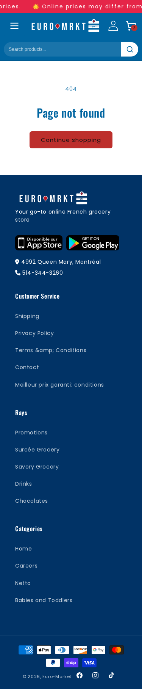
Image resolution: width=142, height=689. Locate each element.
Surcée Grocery (37, 449)
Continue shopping (71, 140)
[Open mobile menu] (14, 26)
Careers (26, 565)
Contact (27, 367)
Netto (23, 583)
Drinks (23, 484)
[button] (131, 25)
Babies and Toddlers (43, 600)
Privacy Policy (34, 333)
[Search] (129, 49)
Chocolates (31, 501)
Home (23, 548)
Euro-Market (57, 676)
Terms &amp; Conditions (50, 350)
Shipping (27, 316)
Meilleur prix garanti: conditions (59, 385)
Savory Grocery (37, 466)
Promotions (31, 432)
